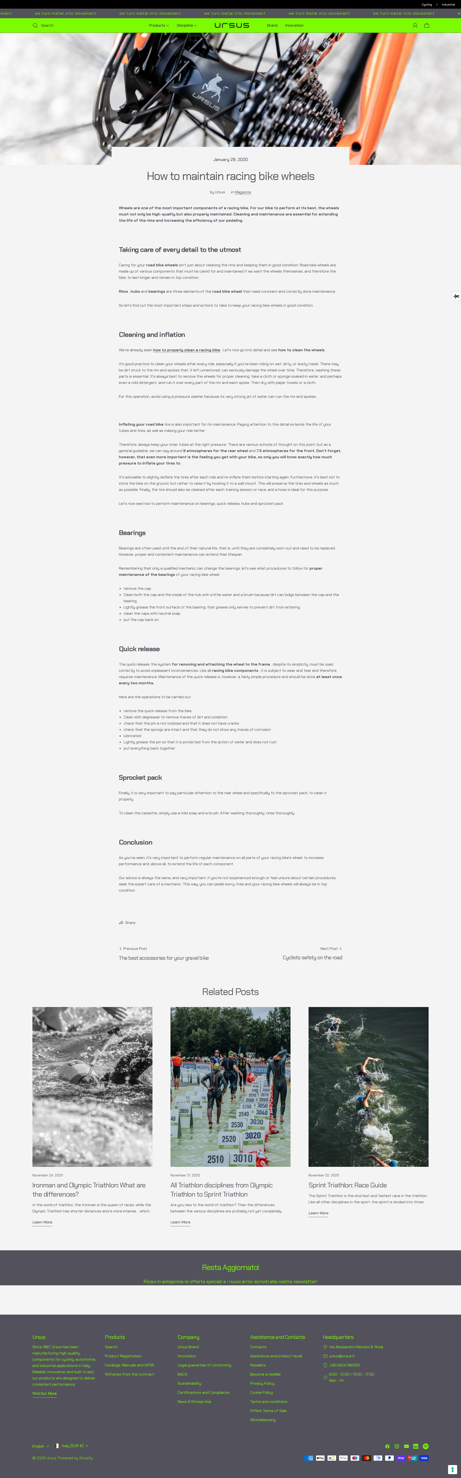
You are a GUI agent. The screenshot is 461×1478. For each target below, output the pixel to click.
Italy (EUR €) (73, 1445)
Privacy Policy (262, 1383)
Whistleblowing (263, 1419)
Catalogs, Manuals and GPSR (129, 1365)
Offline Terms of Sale (268, 1410)
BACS (182, 1374)
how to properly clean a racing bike (186, 349)
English (38, 1446)
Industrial (448, 4)
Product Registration (123, 1356)
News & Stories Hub (194, 1401)
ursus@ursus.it (342, 1356)
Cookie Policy (261, 1392)
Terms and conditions (268, 1401)
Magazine (243, 192)
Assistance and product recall (276, 1356)
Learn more (42, 1222)
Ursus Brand (188, 1346)
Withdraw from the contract (129, 1374)
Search (111, 1346)
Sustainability (189, 1383)
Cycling (427, 4)
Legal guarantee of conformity (204, 1365)
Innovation (187, 1356)
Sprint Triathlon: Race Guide (348, 1185)
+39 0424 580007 (344, 1365)
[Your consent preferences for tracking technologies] (452, 1469)
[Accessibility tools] (456, 296)
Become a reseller (265, 1374)
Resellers (258, 1365)
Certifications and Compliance (204, 1392)
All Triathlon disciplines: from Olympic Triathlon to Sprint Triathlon (221, 1190)
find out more (44, 1393)
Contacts (258, 1346)
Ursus (51, 1457)
